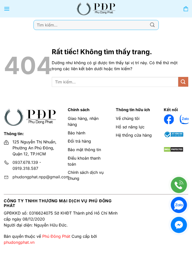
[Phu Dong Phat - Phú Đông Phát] (96, 8)
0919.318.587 (25, 168)
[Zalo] (179, 205)
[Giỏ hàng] (185, 9)
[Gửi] (153, 25)
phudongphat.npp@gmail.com (41, 176)
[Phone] (179, 185)
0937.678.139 (25, 162)
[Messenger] (179, 225)
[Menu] (7, 8)
